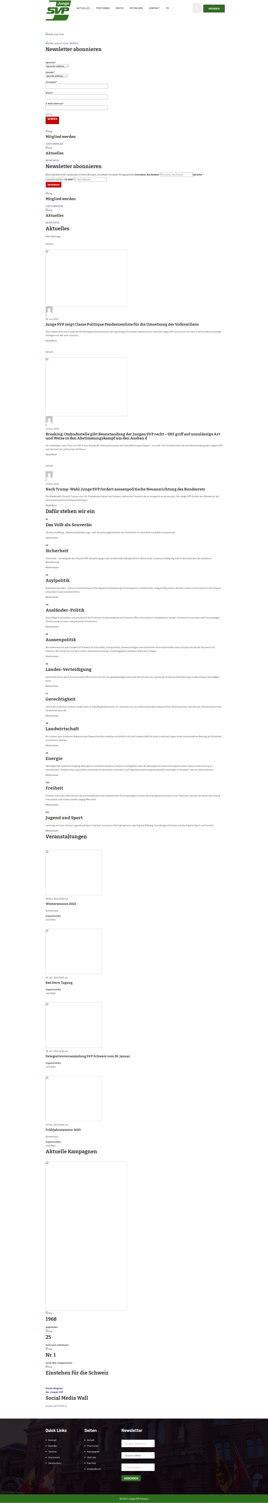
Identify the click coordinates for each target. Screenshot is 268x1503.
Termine (52, 1451)
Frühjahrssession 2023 (63, 1130)
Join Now (51, 919)
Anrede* (50, 72)
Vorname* (51, 82)
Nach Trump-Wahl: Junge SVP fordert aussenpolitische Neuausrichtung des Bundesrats (125, 489)
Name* (49, 92)
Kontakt (154, 8)
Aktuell (90, 1439)
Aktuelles (83, 8)
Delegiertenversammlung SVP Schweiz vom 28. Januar (88, 1056)
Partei (119, 8)
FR (167, 8)
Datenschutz (55, 1462)
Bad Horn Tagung (59, 983)
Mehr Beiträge (53, 236)
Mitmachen (136, 8)
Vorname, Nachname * (147, 174)
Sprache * (198, 174)
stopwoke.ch (94, 1468)
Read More (51, 340)
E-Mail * (70, 179)
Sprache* (51, 62)
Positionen (102, 8)
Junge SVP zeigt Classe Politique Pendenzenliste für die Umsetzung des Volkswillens (122, 324)
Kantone (91, 1462)
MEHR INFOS (52, 160)
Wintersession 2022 (61, 904)
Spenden (214, 8)
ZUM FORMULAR (54, 143)
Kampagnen (93, 1451)
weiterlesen (52, 537)
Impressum (54, 1457)
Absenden (53, 184)
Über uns (91, 1457)
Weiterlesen (52, 567)
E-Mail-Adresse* (55, 103)
